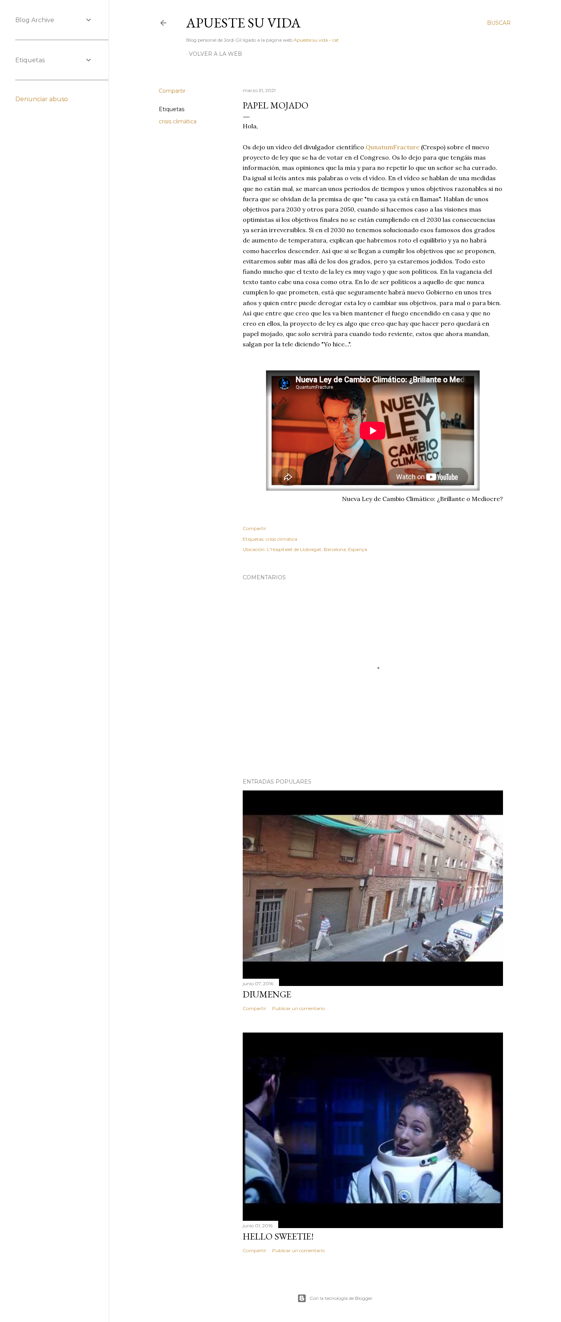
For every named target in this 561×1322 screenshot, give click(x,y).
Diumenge (267, 994)
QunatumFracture (392, 147)
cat (335, 40)
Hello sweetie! (278, 1236)
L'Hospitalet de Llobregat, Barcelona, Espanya (317, 549)
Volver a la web (215, 53)
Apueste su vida (243, 23)
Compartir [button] (172, 90)
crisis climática (178, 121)
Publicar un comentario (298, 1008)
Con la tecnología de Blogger (341, 1298)
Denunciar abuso (41, 99)
